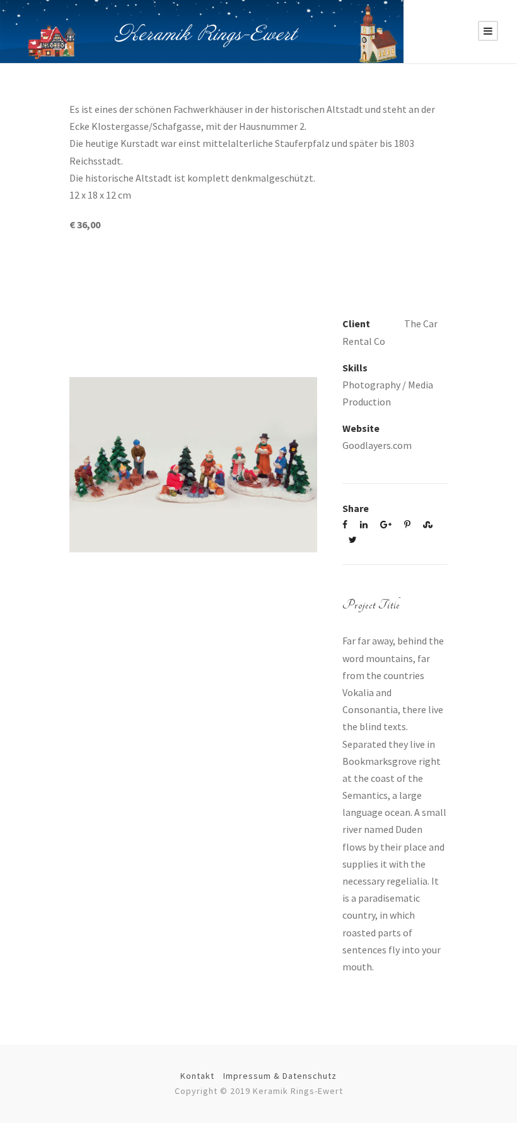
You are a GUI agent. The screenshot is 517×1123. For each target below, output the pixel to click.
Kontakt (197, 1075)
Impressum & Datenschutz (280, 1075)
